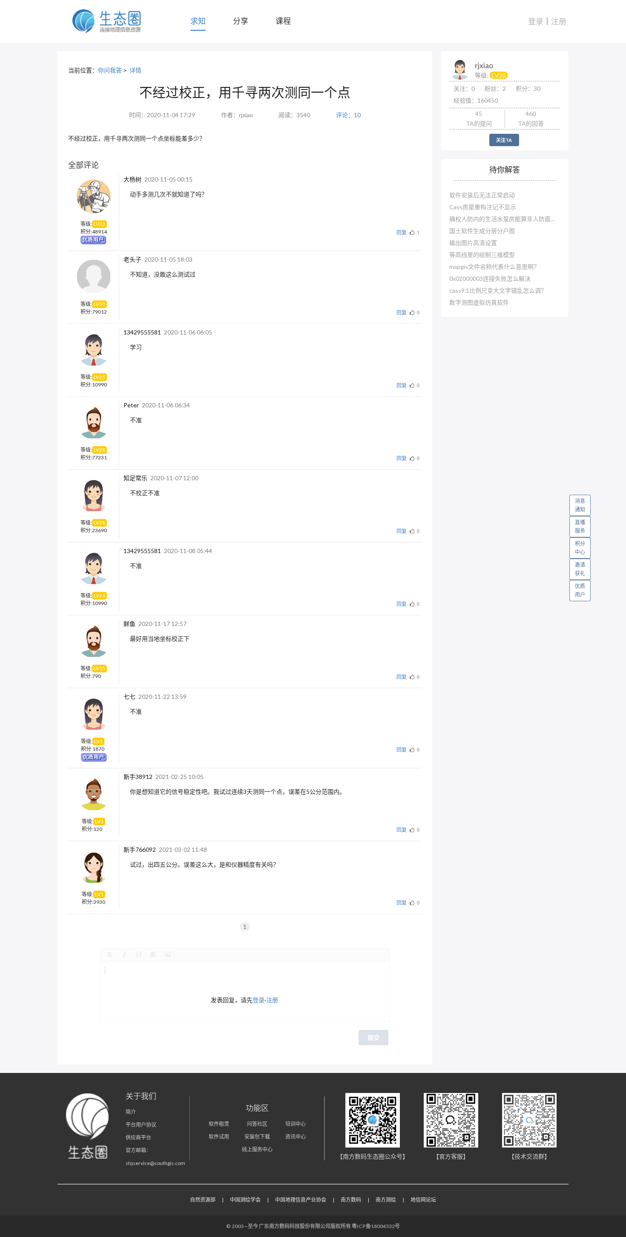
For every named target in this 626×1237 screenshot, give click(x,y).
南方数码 (351, 1200)
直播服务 (580, 526)
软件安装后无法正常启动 (482, 195)
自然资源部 (202, 1200)
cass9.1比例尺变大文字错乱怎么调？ (498, 290)
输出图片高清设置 (473, 242)
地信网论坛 (423, 1200)
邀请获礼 (580, 569)
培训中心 (295, 1124)
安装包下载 (257, 1136)
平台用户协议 (141, 1125)
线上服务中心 (257, 1149)
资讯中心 (295, 1136)
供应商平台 (138, 1137)
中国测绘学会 (245, 1200)
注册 (558, 21)
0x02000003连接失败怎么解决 (490, 278)
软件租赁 (219, 1124)
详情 (135, 70)
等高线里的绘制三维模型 (482, 254)
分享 (240, 21)
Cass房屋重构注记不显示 (482, 206)
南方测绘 (386, 1200)
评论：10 (348, 114)
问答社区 (257, 1124)
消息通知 (580, 505)
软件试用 (219, 1136)
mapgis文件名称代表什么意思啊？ (494, 266)
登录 (535, 21)
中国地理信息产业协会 (300, 1200)
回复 (401, 232)
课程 (283, 21)
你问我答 (110, 70)
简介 (131, 1112)
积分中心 (580, 547)
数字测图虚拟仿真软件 (479, 302)
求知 (198, 21)
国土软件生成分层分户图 (482, 230)
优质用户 (580, 590)
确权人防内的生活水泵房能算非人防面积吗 (504, 218)
